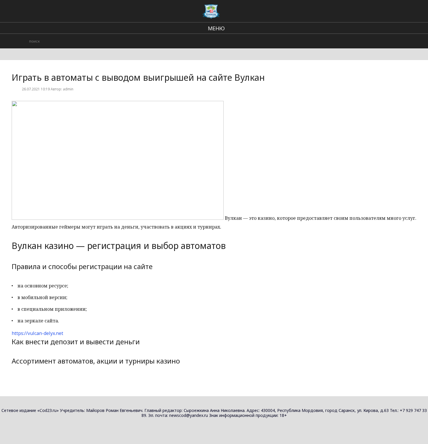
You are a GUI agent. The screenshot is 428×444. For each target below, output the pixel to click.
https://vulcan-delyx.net (37, 333)
